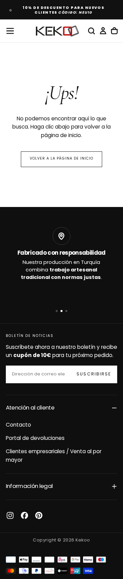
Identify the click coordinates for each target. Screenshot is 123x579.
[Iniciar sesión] (103, 31)
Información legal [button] (29, 486)
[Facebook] (24, 515)
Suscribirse (94, 374)
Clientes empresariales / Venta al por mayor (53, 456)
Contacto (18, 425)
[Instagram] (10, 515)
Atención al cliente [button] (30, 408)
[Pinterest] (39, 515)
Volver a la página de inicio (61, 159)
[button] (10, 31)
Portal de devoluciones (35, 438)
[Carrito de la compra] (114, 31)
